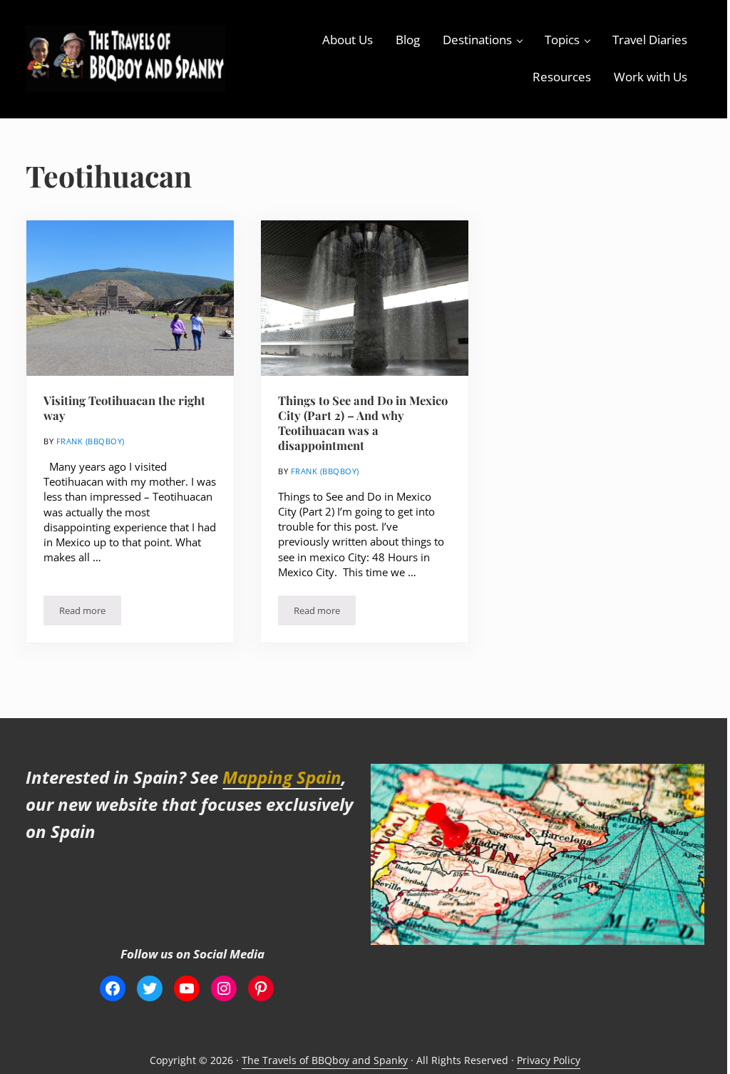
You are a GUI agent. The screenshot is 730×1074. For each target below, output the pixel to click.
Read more (90, 613)
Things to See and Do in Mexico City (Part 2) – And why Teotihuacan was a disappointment (363, 423)
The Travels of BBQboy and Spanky (325, 1060)
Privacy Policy (548, 1060)
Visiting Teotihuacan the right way (124, 408)
